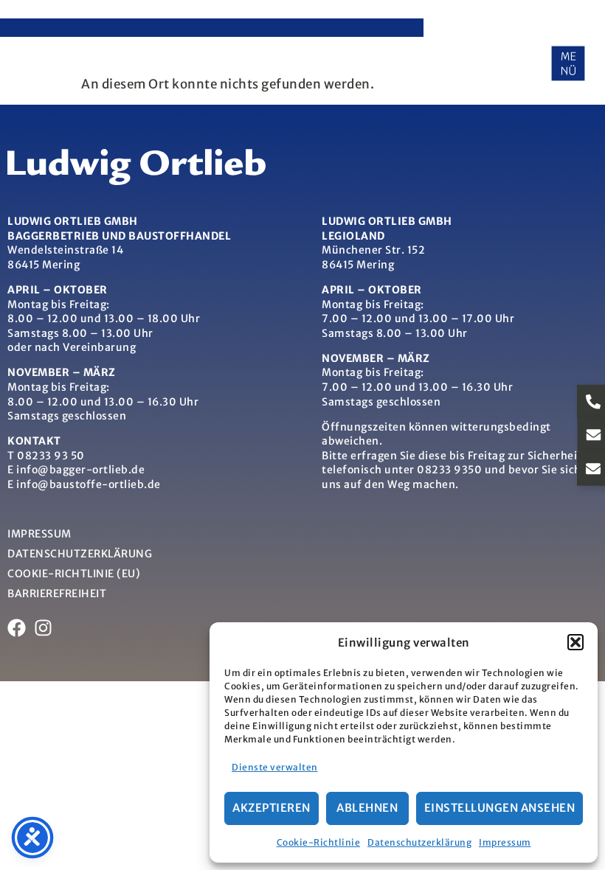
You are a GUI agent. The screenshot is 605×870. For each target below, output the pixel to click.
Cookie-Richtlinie (319, 842)
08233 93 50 (51, 455)
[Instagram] (43, 628)
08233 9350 (449, 469)
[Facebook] (16, 628)
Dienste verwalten (275, 767)
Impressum (505, 842)
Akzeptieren (271, 808)
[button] (575, 642)
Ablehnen (367, 808)
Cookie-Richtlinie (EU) (73, 573)
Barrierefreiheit (56, 593)
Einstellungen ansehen (499, 808)
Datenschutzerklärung (419, 842)
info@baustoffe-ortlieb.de (88, 484)
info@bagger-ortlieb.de (80, 469)
